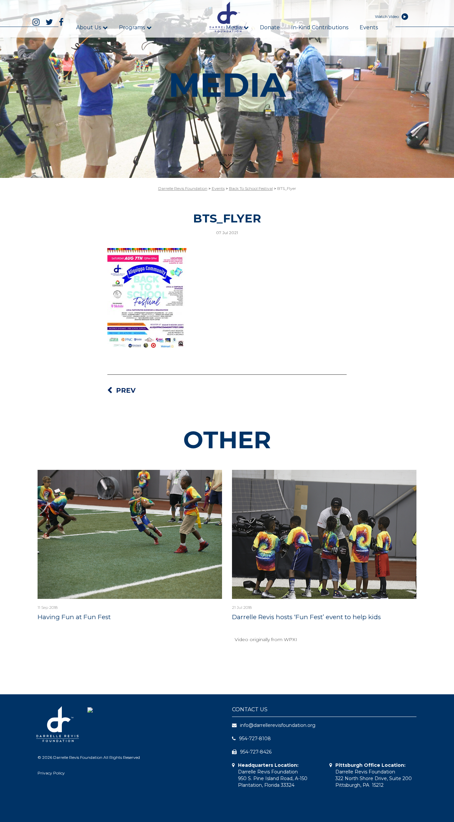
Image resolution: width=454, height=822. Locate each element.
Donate (270, 27)
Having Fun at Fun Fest (74, 617)
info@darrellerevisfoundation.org (277, 725)
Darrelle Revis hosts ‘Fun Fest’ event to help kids (306, 617)
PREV (126, 390)
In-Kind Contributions (319, 27)
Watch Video (387, 16)
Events (369, 27)
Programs (132, 27)
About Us (88, 27)
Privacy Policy (51, 772)
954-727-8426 (256, 752)
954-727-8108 (255, 739)
